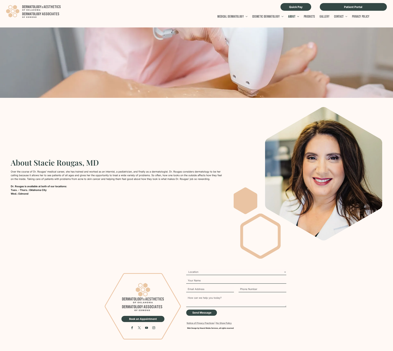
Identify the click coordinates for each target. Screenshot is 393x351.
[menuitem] (230, 16)
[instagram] (154, 328)
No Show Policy (224, 323)
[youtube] (146, 328)
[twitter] (139, 328)
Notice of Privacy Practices (200, 323)
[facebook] (132, 328)
